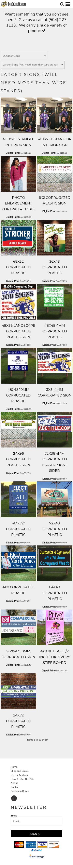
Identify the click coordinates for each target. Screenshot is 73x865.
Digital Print (12, 152)
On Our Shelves (19, 775)
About (14, 783)
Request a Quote (20, 791)
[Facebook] (14, 798)
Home (14, 766)
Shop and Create (20, 771)
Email (14, 815)
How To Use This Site (22, 779)
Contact (15, 787)
